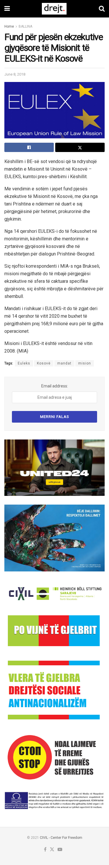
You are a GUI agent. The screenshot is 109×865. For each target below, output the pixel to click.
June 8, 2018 (14, 74)
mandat (64, 363)
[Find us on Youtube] (60, 849)
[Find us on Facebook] (45, 849)
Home (9, 26)
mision (84, 363)
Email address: (54, 386)
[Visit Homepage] (54, 9)
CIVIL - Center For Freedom (61, 838)
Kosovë (44, 363)
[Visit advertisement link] (54, 467)
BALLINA (25, 26)
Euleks (24, 363)
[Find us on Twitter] (52, 849)
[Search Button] (102, 8)
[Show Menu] (7, 8)
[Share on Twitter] (80, 147)
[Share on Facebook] (29, 147)
